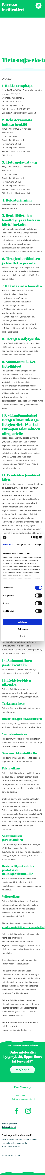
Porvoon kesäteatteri (13, 7)
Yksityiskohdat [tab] (23, 544)
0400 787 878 (22, 1095)
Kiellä (22, 636)
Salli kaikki (22, 622)
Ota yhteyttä (22, 1069)
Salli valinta (23, 629)
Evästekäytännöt (9, 1127)
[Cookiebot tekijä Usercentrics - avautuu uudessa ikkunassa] (31, 537)
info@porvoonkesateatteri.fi (22, 1099)
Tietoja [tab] (38, 544)
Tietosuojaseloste (9, 1124)
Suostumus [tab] (8, 544)
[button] (39, 6)
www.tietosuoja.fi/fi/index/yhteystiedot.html (23, 927)
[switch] (38, 595)
